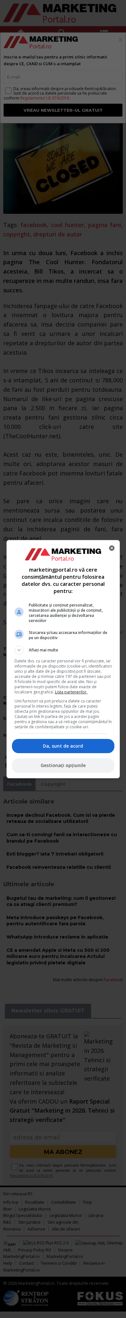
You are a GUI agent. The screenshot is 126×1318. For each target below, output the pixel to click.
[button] (63, 650)
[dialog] (63, 659)
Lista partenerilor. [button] (71, 692)
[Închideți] (111, 548)
